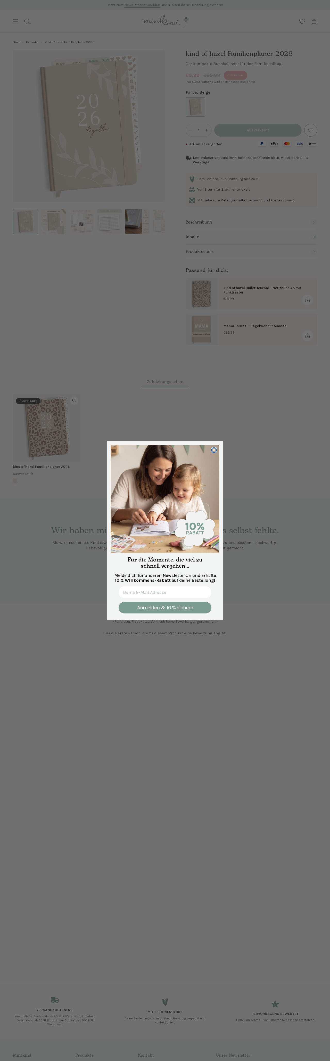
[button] (165, 499)
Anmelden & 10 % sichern (165, 607)
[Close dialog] (214, 450)
